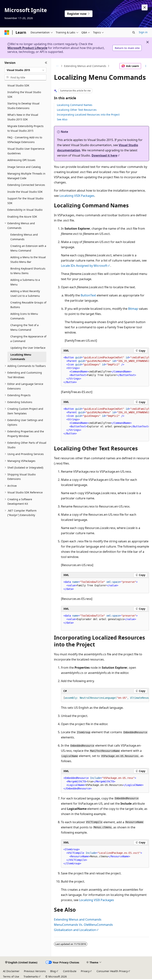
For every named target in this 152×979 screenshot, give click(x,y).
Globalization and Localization (75, 930)
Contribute (69, 971)
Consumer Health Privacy (112, 971)
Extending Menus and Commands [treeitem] (24, 237)
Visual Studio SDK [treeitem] (18, 85)
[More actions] (146, 66)
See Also (62, 119)
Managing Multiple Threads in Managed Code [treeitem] (26, 176)
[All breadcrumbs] (57, 66)
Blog (53, 971)
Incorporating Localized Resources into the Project (88, 114)
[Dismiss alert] (145, 7)
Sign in (143, 32)
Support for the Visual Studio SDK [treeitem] (25, 201)
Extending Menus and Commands (85, 66)
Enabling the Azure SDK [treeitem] (22, 216)
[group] (105, 370)
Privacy (85, 971)
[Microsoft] (6, 32)
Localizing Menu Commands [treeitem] (20, 357)
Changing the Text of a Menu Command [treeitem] (24, 327)
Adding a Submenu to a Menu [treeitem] (25, 282)
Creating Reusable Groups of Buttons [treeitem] (28, 305)
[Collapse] (46, 63)
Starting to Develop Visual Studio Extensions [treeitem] (23, 106)
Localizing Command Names (74, 105)
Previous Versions (35, 971)
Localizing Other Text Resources (77, 109)
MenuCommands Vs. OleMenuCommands (83, 925)
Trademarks (31, 976)
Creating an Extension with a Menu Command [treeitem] (28, 248)
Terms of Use (11, 976)
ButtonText (88, 295)
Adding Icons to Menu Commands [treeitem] (24, 316)
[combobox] (25, 70)
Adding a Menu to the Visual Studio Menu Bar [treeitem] (28, 259)
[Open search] (133, 32)
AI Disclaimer (11, 971)
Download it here (104, 155)
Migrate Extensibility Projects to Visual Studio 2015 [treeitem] (25, 128)
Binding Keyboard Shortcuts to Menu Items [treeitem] (27, 271)
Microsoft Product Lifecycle (27, 48)
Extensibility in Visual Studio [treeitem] (24, 209)
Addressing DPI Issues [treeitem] (21, 160)
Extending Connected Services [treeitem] (26, 185)
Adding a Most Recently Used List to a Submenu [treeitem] (25, 293)
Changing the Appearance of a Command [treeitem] (28, 339)
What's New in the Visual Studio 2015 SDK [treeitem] (22, 117)
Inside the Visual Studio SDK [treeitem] (25, 191)
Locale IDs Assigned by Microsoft (84, 266)
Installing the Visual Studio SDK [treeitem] (24, 94)
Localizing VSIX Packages (77, 196)
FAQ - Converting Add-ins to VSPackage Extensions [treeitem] (24, 140)
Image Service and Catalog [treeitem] (24, 167)
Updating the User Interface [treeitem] (27, 347)
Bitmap (133, 309)
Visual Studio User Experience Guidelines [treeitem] (25, 151)
